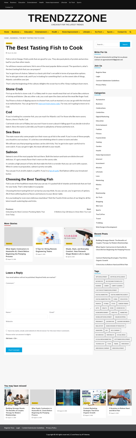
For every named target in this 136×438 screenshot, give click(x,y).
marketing (123, 312)
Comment (10, 283)
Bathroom (99, 281)
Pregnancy (99, 321)
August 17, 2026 (12, 417)
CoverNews (75, 434)
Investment (100, 163)
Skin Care (99, 206)
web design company (102, 348)
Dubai (115, 299)
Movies (98, 184)
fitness (106, 303)
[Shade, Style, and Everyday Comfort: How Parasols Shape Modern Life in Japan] (78, 236)
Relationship (100, 193)
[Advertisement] (113, 367)
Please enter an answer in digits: (18, 334)
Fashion (99, 129)
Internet (99, 159)
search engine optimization (115, 326)
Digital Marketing (102, 116)
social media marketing (103, 339)
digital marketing (102, 294)
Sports (79, 2)
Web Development (118, 348)
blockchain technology (114, 281)
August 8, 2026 (63, 411)
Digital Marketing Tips (103, 299)
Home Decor (121, 308)
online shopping (120, 317)
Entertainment (32, 2)
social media (121, 334)
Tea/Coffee (100, 214)
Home (6, 2)
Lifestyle (64, 2)
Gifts (97, 308)
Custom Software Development (106, 290)
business (98, 285)
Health (41, 2)
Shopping (99, 201)
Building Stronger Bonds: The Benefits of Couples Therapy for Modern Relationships (112, 241)
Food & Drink (101, 138)
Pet (97, 189)
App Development (101, 276)
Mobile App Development (104, 317)
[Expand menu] (20, 32)
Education (21, 2)
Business (13, 2)
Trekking (99, 223)
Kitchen (99, 167)
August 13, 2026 (12, 259)
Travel (98, 218)
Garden (99, 146)
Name (9, 312)
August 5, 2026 (41, 254)
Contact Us (9, 7)
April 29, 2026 (71, 256)
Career (106, 285)
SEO (107, 330)
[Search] (130, 32)
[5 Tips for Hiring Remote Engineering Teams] (48, 236)
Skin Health (110, 334)
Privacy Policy (101, 85)
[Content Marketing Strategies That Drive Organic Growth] (94, 397)
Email (52, 312)
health (104, 308)
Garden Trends (123, 303)
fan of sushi (54, 171)
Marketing (100, 180)
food (113, 303)
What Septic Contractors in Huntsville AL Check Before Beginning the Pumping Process (113, 248)
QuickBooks (110, 321)
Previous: (25, 212)
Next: (72, 210)
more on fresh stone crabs (49, 103)
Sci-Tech (72, 2)
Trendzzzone (67, 18)
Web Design (125, 343)
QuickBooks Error (123, 321)
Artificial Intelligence (117, 276)
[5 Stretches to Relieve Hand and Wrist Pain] (120, 397)
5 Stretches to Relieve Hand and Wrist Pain (112, 264)
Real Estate (99, 326)
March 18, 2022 (12, 53)
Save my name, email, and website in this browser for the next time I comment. (39, 331)
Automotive (100, 99)
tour (109, 343)
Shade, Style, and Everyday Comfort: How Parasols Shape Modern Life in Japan (77, 251)
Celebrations (101, 108)
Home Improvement (52, 2)
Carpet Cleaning (117, 285)
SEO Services (100, 334)
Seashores (99, 330)
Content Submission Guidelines (107, 80)
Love (98, 176)
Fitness (98, 133)
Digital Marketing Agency (119, 294)
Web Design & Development (106, 227)
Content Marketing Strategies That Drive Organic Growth (111, 259)
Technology (100, 343)
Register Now (101, 72)
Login (98, 76)
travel (116, 343)
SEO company (115, 330)
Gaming (99, 142)
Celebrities (100, 112)
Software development (122, 339)
